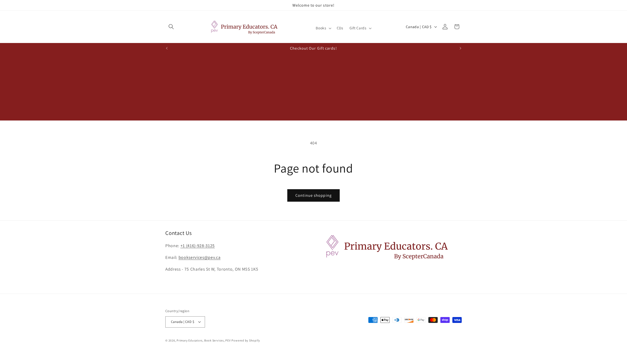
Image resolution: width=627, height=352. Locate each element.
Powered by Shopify (245, 340)
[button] (171, 27)
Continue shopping (313, 195)
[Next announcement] (460, 48)
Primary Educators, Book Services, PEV (204, 340)
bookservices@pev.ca (200, 257)
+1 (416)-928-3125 (198, 245)
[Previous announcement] (166, 48)
